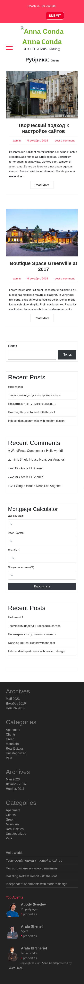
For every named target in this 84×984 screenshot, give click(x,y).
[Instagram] (41, 16)
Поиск (12, 346)
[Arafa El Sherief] (13, 955)
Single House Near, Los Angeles (42, 459)
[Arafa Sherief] (13, 933)
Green (10, 739)
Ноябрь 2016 (15, 708)
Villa (9, 758)
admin (17, 140)
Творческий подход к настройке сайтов (34, 395)
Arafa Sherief (32, 926)
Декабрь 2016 (16, 703)
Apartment (13, 729)
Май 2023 (13, 698)
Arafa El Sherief (32, 468)
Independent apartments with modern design (36, 420)
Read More (42, 185)
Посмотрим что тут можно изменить (32, 403)
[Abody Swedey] (13, 911)
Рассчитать (42, 586)
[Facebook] (24, 16)
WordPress (15, 967)
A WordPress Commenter (25, 450)
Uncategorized (16, 753)
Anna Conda (42, 42)
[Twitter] (33, 16)
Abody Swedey (33, 904)
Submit (55, 15)
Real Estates (15, 748)
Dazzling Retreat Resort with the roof (31, 412)
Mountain (12, 744)
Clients (11, 734)
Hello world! (15, 386)
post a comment (65, 140)
